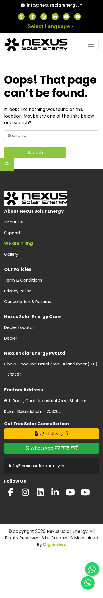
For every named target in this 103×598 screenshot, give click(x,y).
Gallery (11, 254)
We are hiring (18, 243)
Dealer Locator (19, 327)
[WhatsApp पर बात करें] (92, 569)
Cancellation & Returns (27, 301)
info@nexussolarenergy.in (54, 5)
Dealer (10, 338)
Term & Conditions (23, 280)
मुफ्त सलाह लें (53, 433)
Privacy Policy (17, 291)
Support (12, 233)
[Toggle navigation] (91, 44)
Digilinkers (54, 544)
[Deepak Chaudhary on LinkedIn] (55, 494)
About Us (13, 222)
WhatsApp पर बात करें (53, 448)
